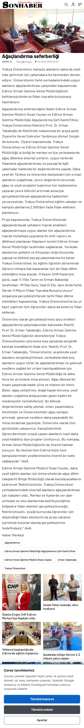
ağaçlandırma (12, 542)
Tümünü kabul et (42, 699)
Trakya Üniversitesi (14, 568)
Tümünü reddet (42, 709)
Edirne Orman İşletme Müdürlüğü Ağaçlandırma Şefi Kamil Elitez (39, 551)
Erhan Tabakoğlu (67, 559)
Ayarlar (42, 720)
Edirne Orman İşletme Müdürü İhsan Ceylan (28, 559)
